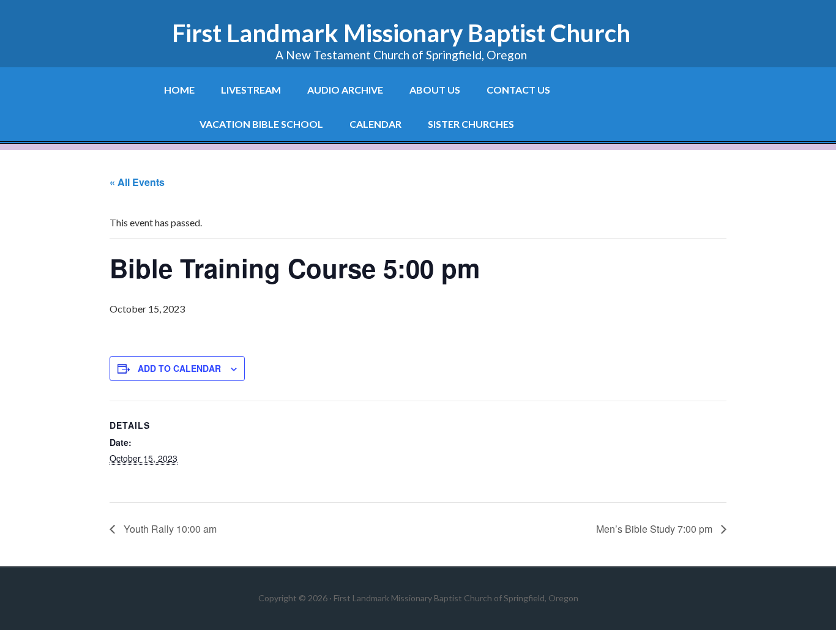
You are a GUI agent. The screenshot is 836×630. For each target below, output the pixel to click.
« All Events (137, 182)
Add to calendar (179, 368)
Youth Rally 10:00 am (169, 529)
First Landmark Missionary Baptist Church (401, 33)
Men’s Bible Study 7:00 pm (655, 529)
